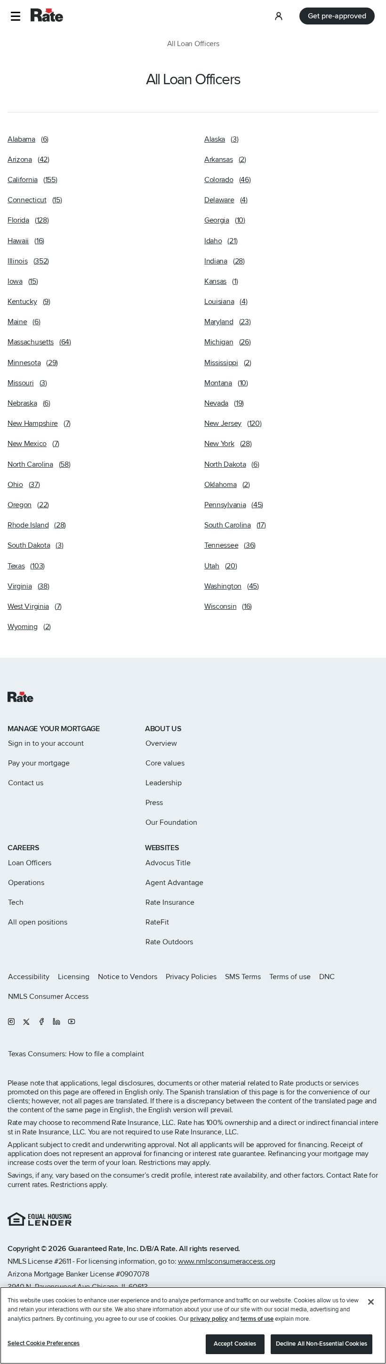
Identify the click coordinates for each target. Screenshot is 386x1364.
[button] (15, 16)
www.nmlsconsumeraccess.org (226, 1261)
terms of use (257, 1319)
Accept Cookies (235, 1344)
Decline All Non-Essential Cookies (321, 1344)
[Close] (371, 1302)
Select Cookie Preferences (44, 1343)
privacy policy (209, 1319)
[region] (193, 1325)
